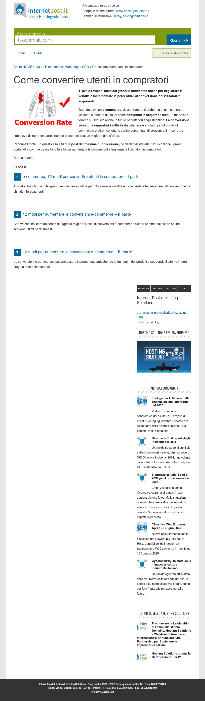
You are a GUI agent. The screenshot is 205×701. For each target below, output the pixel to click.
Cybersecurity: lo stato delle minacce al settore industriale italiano (171, 564)
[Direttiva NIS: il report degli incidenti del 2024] (144, 443)
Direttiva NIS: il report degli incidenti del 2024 (171, 440)
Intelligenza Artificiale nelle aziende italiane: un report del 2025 (170, 401)
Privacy (95, 692)
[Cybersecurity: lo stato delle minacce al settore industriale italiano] (144, 566)
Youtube (171, 288)
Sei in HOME (23, 66)
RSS (185, 288)
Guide (38, 53)
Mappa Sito (107, 692)
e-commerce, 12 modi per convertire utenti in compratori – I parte (81, 176)
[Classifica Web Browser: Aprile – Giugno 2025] (144, 529)
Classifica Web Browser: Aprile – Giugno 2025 (169, 526)
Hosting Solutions (76, 684)
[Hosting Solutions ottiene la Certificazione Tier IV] (144, 658)
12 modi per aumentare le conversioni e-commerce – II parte (77, 214)
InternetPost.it (41, 11)
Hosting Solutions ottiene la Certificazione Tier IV (171, 655)
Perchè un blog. (149, 322)
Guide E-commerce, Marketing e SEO (62, 66)
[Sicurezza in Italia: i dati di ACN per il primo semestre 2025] (144, 479)
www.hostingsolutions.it (133, 10)
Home (21, 53)
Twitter (157, 288)
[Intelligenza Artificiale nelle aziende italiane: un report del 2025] (144, 403)
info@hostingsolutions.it (131, 16)
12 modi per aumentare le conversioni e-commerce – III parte (77, 252)
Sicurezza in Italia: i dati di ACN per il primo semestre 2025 (170, 478)
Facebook (143, 288)
